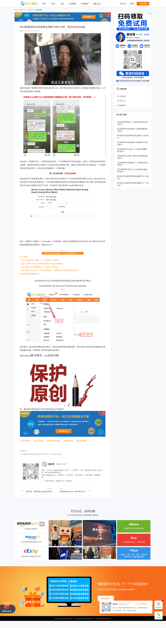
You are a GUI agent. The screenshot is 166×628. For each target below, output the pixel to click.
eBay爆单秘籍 (81, 441)
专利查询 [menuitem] (84, 3)
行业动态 (122, 96)
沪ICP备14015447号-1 (103, 618)
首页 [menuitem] (44, 3)
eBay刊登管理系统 (53, 441)
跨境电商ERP (25, 441)
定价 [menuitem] (62, 3)
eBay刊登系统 (39, 441)
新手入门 (122, 101)
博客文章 (22, 10)
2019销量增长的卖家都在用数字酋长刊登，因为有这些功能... (41, 454)
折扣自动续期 (68, 441)
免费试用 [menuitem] (143, 3)
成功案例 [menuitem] (72, 3)
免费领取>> (106, 598)
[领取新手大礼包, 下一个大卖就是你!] (7, 607)
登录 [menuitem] (132, 3)
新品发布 (31, 10)
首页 (16, 10)
